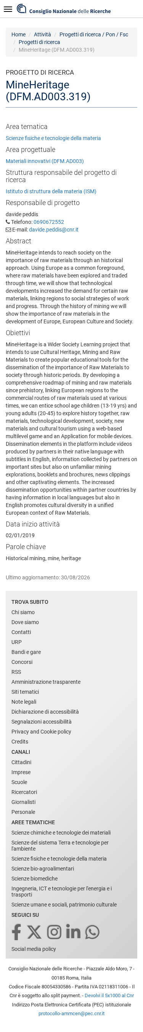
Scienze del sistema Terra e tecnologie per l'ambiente (60, 846)
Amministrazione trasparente (45, 682)
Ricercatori (24, 792)
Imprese (21, 772)
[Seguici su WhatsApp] (93, 932)
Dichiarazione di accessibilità (45, 712)
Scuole (19, 782)
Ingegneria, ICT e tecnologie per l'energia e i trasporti (61, 891)
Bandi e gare (26, 652)
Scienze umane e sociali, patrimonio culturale (64, 905)
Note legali (23, 702)
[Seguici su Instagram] (55, 932)
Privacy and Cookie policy (41, 732)
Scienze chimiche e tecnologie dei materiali (61, 833)
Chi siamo (23, 612)
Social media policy (33, 949)
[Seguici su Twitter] (34, 932)
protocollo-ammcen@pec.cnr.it (71, 1013)
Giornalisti (23, 802)
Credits (19, 742)
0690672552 (49, 222)
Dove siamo (25, 622)
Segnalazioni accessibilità (41, 722)
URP (16, 642)
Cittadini (21, 762)
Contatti (21, 632)
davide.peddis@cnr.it (54, 230)
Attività (42, 34)
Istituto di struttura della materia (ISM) (51, 191)
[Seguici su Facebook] (16, 932)
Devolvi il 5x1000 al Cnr (109, 995)
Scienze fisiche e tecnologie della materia (53, 138)
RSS (16, 672)
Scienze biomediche (34, 878)
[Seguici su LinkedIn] (74, 932)
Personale (23, 812)
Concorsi (21, 662)
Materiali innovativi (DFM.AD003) (45, 161)
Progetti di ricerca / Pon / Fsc (93, 34)
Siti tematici (25, 692)
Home (18, 34)
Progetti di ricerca (39, 42)
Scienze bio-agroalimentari (42, 869)
